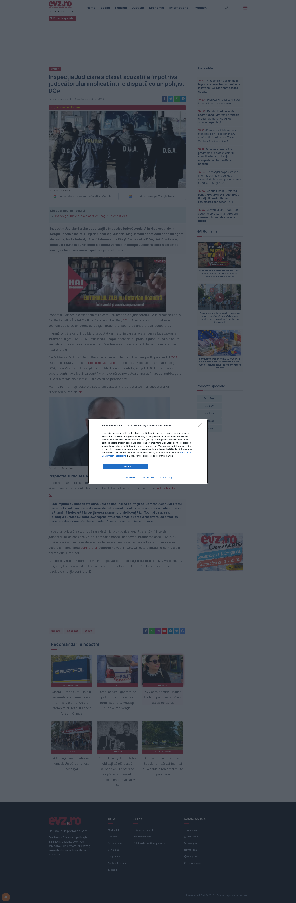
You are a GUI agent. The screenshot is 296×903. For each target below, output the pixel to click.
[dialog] (148, 451)
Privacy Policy (165, 477)
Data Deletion (130, 477)
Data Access (148, 477)
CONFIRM (126, 466)
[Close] (201, 426)
